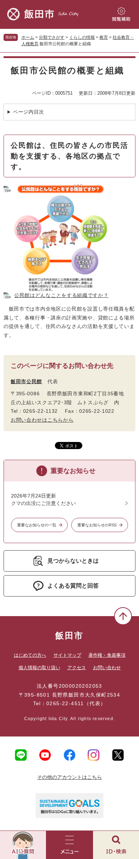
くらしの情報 (82, 37)
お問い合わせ (107, 667)
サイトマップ (67, 655)
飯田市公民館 (26, 381)
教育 (103, 37)
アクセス (76, 667)
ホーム (27, 37)
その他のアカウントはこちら (69, 777)
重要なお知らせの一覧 (36, 525)
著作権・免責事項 (106, 655)
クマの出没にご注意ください (43, 503)
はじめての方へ (30, 655)
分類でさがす (52, 37)
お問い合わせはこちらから (42, 420)
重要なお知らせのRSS (97, 525)
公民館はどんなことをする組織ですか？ (61, 295)
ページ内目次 (28, 112)
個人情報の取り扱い (39, 667)
